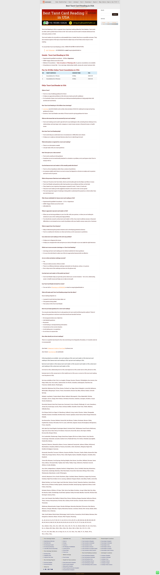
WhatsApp (51, 50)
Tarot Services (52, 352)
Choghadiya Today (47, 555)
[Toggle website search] (118, 2)
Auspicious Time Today (48, 557)
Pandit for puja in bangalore (68, 564)
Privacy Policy (66, 550)
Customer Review (66, 548)
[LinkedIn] (48, 569)
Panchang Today (47, 553)
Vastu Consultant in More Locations (89, 550)
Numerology (114, 22)
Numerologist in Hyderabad (106, 543)
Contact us (65, 544)
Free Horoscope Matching (49, 546)
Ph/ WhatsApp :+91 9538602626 (69, 546)
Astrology (45, 109)
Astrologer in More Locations (106, 564)
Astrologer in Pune (104, 559)
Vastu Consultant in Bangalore (88, 541)
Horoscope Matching (48, 564)
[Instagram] (47, 569)
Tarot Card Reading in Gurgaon (88, 562)
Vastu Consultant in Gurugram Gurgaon (89, 548)
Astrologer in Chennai (105, 561)
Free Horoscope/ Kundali (49, 544)
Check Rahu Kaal (47, 543)
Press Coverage (66, 557)
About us (64, 541)
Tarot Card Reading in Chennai (88, 561)
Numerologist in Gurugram (106, 548)
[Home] (73, 7)
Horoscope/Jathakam (48, 562)
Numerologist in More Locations (107, 550)
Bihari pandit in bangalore (68, 566)
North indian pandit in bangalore (69, 562)
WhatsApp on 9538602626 (58, 287)
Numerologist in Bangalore (106, 541)
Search (115, 14)
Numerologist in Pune (105, 544)
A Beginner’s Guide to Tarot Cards (56, 348)
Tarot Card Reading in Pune (87, 559)
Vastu (108, 22)
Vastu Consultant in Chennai (87, 546)
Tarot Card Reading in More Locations (89, 564)
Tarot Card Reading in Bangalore (88, 555)
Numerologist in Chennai (106, 546)
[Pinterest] (50, 569)
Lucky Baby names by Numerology (50, 548)
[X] (43, 569)
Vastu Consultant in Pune (87, 544)
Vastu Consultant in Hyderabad (88, 543)
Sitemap (64, 543)
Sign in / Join (110, 2)
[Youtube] (52, 569)
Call (47, 50)
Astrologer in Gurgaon (105, 562)
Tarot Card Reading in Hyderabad (88, 557)
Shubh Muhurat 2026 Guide (49, 541)
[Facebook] (45, 569)
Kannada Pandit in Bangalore (68, 569)
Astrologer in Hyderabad (106, 557)
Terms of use (65, 552)
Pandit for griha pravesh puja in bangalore (71, 567)
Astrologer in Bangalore (105, 555)
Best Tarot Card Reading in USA (81, 7)
